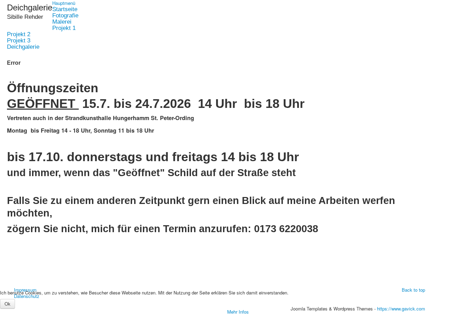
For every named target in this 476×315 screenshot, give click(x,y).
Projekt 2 (18, 34)
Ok (7, 303)
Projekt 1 (64, 28)
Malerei (61, 22)
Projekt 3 (18, 41)
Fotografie (65, 16)
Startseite (64, 9)
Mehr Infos (238, 311)
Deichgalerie (23, 47)
